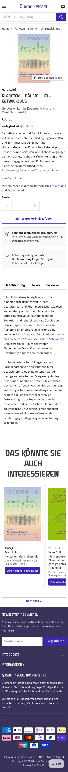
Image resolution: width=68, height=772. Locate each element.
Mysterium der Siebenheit (21, 556)
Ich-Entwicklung (55, 185)
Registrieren (55, 641)
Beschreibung (15, 285)
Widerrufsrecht (55, 757)
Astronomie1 (16, 190)
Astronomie (56, 339)
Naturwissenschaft (35, 339)
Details (35, 285)
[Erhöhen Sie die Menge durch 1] (35, 206)
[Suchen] (61, 17)
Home (5, 28)
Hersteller (52, 285)
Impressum (10, 757)
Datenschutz (28, 757)
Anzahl (6, 197)
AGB (41, 757)
